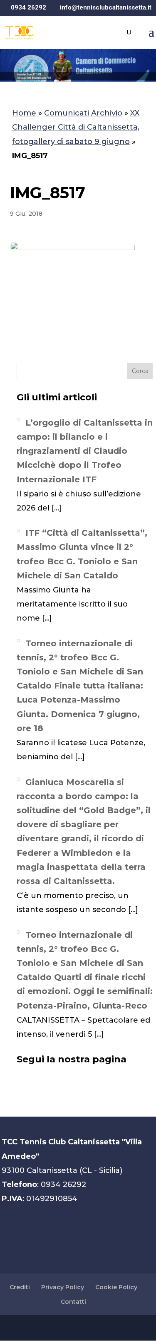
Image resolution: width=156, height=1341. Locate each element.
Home (24, 113)
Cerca (140, 371)
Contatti (73, 1301)
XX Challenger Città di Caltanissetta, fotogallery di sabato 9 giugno (75, 127)
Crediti (20, 1287)
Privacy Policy (62, 1287)
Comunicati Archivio (83, 113)
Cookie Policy (116, 1287)
